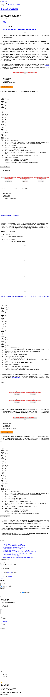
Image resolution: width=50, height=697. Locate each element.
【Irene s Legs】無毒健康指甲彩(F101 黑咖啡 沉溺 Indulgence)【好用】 (18, 553)
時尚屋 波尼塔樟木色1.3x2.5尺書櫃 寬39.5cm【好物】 (20, 29)
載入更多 (2, 580)
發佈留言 (2, 588)
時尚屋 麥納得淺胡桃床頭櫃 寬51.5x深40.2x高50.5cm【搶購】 (16, 550)
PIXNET (16, 679)
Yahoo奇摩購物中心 (16, 377)
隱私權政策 (32, 679)
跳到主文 (2, 12)
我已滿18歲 (3, 694)
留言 (11, 572)
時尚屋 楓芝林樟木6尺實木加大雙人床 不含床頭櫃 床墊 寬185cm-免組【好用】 (20, 551)
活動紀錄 (10, 576)
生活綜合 (10, 18)
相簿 (4, 21)
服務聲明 (36, 679)
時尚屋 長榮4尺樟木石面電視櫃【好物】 (11, 556)
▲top (1, 578)
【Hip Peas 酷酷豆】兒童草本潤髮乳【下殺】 (12, 544)
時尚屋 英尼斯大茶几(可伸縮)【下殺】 (11, 554)
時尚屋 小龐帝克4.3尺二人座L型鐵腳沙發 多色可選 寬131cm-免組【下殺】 (19, 557)
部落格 (4, 22)
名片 (4, 24)
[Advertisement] (25, 649)
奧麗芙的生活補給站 (9, 9)
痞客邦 (8, 572)
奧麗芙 (1, 565)
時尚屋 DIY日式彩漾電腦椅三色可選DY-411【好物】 (14, 547)
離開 (7, 694)
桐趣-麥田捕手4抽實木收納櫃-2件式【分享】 (12, 548)
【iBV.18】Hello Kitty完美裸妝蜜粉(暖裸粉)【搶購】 (14, 545)
